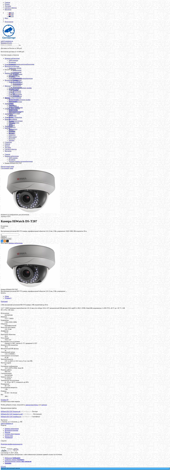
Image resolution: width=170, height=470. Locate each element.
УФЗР (11, 124)
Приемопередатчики (16, 121)
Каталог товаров (10, 64)
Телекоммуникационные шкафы (19, 100)
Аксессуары (9, 114)
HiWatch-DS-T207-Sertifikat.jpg (11, 416)
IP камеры (12, 62)
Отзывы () (4, 400)
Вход (6, 18)
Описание (4, 301)
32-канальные (17, 96)
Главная (7, 2)
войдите (44, 405)
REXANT (12, 138)
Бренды (7, 128)
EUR (12, 16)
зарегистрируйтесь (31, 405)
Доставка (8, 6)
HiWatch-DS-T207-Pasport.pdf (10, 411)
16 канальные (17, 87)
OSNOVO (12, 127)
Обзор (7, 296)
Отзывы (8, 298)
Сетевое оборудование (13, 98)
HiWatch (11, 133)
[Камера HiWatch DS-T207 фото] (30, 213)
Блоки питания (14, 107)
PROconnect (13, 137)
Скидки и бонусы (11, 8)
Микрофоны (13, 119)
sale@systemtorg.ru (7, 41)
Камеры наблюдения (12, 58)
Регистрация (9, 22)
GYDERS (12, 131)
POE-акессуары (14, 113)
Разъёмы (12, 94)
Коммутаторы (13, 110)
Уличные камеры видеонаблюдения (21, 64)
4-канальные (17, 91)
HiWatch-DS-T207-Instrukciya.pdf (12, 414)
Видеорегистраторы (12, 66)
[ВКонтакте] (2, 241)
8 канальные (17, 72)
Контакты (8, 9)
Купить (4, 237)
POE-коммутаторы (15, 112)
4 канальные (17, 70)
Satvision (11, 140)
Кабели (11, 103)
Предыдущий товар (7, 166)
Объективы (12, 115)
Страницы (8, 142)
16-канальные (17, 94)
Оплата (7, 4)
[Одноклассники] (5, 241)
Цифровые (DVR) (15, 68)
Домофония (9, 126)
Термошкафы (13, 101)
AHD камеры (13, 60)
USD (12, 14)
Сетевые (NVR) (14, 89)
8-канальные (17, 92)
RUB (12, 13)
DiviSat (11, 130)
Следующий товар (7, 168)
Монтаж (8, 86)
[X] (7, 241)
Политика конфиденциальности (11, 444)
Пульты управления (15, 117)
